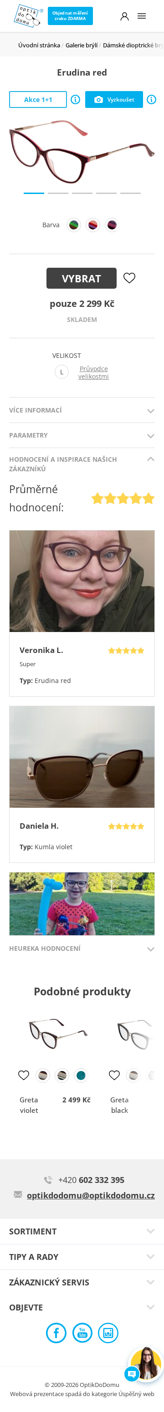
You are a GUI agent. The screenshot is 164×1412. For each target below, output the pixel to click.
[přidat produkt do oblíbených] (23, 1075)
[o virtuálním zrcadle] (151, 99)
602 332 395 (91, 1179)
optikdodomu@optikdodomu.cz (91, 1195)
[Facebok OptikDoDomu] (56, 1335)
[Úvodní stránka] (28, 16)
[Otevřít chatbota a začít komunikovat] (146, 1364)
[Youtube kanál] (82, 1335)
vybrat (81, 278)
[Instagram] (108, 1335)
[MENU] (142, 15)
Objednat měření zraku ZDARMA (70, 15)
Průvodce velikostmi (93, 373)
